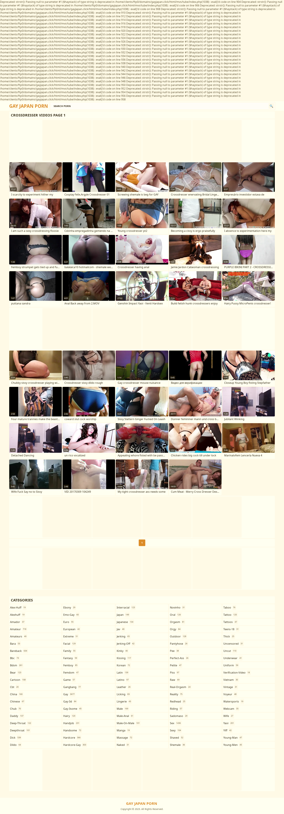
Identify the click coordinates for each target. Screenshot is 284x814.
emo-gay (71, 615)
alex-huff (18, 607)
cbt (14, 687)
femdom (71, 672)
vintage (230, 687)
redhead (177, 701)
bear (15, 672)
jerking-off (125, 643)
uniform (230, 665)
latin (122, 672)
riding (176, 709)
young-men (232, 745)
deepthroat (20, 730)
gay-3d (69, 701)
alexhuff (17, 615)
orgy (175, 629)
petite (175, 665)
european (71, 629)
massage (124, 737)
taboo (229, 607)
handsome (72, 730)
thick (228, 636)
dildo (15, 745)
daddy (17, 716)
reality (176, 694)
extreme (70, 636)
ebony (69, 607)
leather (123, 687)
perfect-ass (179, 658)
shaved (176, 737)
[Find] (271, 106)
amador (17, 622)
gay (69, 694)
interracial (126, 607)
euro (68, 622)
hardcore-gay (74, 745)
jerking (123, 636)
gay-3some (72, 709)
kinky (122, 651)
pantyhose (178, 643)
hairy (69, 716)
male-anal (125, 716)
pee (174, 651)
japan (123, 615)
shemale (177, 745)
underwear (232, 658)
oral (175, 615)
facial (69, 643)
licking (123, 694)
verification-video (236, 672)
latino (123, 680)
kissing (124, 658)
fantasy (70, 658)
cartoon (18, 680)
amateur (18, 629)
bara (15, 643)
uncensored (233, 643)
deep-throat (20, 723)
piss (174, 672)
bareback (18, 651)
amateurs (18, 636)
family (69, 651)
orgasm (177, 622)
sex (175, 723)
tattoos (230, 622)
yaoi (228, 723)
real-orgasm (180, 687)
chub (15, 709)
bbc (14, 658)
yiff (227, 730)
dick (15, 737)
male (122, 709)
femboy (70, 665)
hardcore (72, 737)
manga (123, 730)
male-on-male (128, 723)
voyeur (230, 694)
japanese (125, 622)
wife (228, 716)
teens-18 (231, 629)
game (69, 680)
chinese (17, 701)
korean (123, 665)
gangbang (72, 687)
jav (120, 629)
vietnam (230, 680)
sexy (175, 730)
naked (123, 745)
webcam (230, 709)
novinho (177, 607)
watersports (233, 701)
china (16, 694)
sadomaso (178, 716)
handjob (71, 723)
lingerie (124, 701)
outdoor (178, 636)
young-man (232, 737)
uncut (229, 651)
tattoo (230, 615)
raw (174, 680)
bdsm (16, 665)
